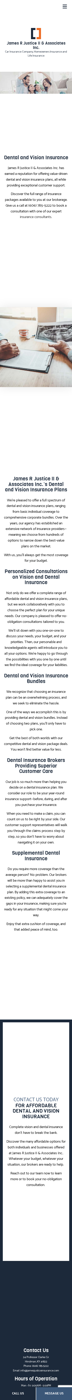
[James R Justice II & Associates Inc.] (36, 33)
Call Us (18, 1393)
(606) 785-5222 (40, 1366)
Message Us (54, 1393)
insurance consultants (35, 217)
